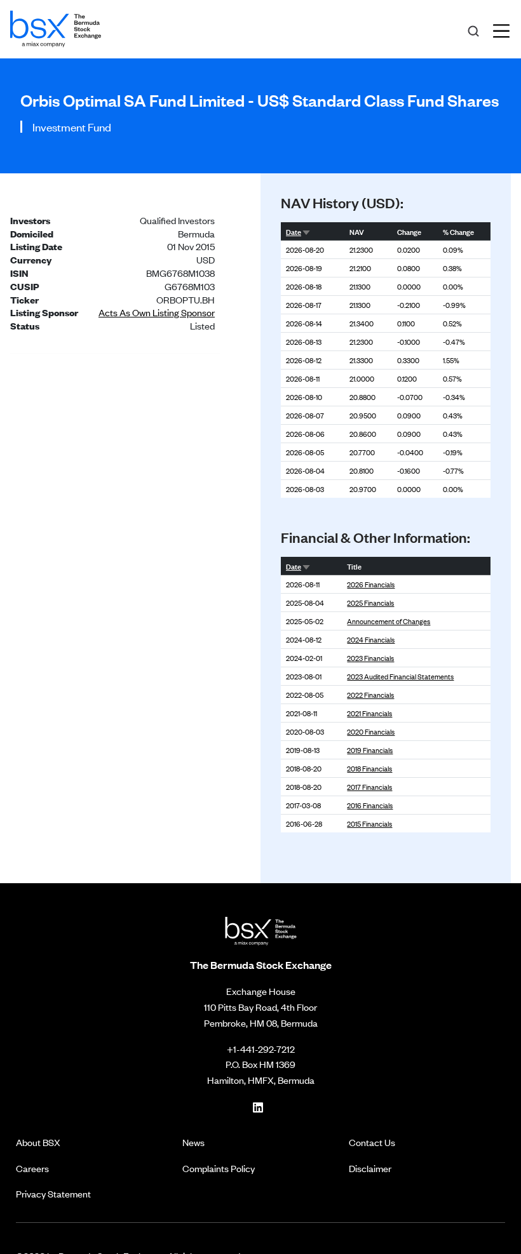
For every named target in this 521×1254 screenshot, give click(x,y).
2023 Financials (370, 658)
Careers (32, 1168)
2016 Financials (370, 805)
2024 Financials (371, 639)
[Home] (55, 27)
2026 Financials (371, 584)
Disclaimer (370, 1168)
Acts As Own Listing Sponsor (156, 312)
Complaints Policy (218, 1168)
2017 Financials (369, 786)
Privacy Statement (53, 1193)
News (193, 1142)
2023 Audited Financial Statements (400, 676)
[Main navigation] (505, 29)
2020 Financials (371, 731)
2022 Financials (370, 694)
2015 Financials (369, 823)
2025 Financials (370, 602)
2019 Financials (370, 750)
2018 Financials (369, 768)
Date (293, 231)
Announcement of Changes (388, 621)
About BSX (38, 1142)
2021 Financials (369, 713)
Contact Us (372, 1142)
